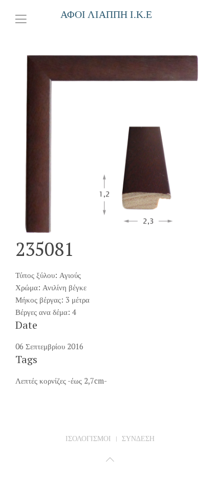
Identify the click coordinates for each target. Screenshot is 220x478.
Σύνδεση (138, 438)
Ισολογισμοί (88, 438)
